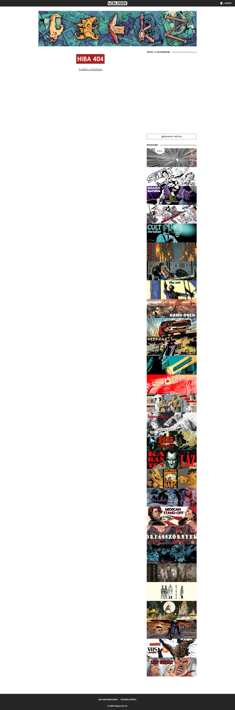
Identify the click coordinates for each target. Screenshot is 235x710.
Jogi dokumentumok (108, 699)
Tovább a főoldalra (90, 69)
